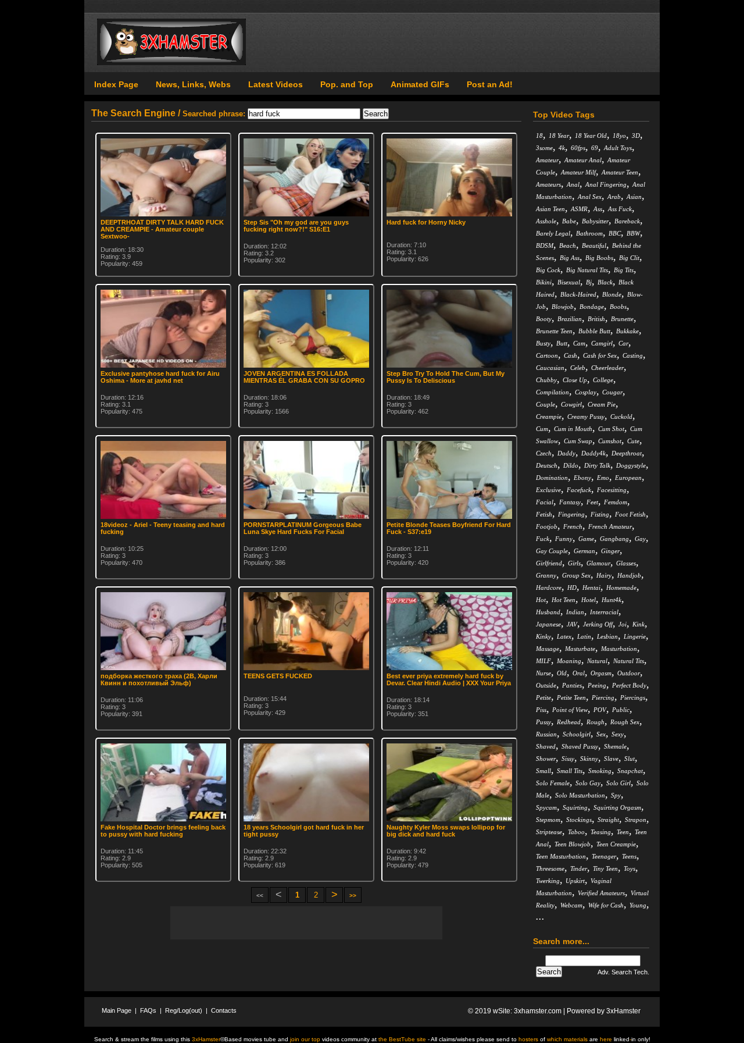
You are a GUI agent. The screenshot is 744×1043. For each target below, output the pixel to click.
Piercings (632, 697)
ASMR (579, 208)
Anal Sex (590, 196)
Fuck (542, 538)
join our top (305, 1039)
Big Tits (624, 269)
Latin (584, 636)
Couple (545, 404)
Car (623, 343)
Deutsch (546, 465)
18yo (619, 135)
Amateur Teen (620, 172)
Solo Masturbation (580, 795)
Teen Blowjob (573, 844)
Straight (608, 819)
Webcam (571, 905)
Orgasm (601, 673)
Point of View (570, 709)
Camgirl (602, 343)
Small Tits (569, 770)
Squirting (575, 807)
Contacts (224, 1010)
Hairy (603, 575)
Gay (640, 538)
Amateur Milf (578, 172)
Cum (542, 428)
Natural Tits (628, 660)
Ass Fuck (620, 208)
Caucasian (550, 367)
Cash (570, 355)
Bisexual (568, 282)
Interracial (604, 611)
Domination (552, 477)
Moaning (569, 660)
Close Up (575, 379)
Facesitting (612, 489)
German (584, 550)
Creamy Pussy (585, 416)
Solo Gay (587, 782)
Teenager (604, 856)
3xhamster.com (537, 1011)
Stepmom (548, 819)
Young (637, 905)
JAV (572, 624)
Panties (572, 685)
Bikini (544, 282)
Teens (629, 856)
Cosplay (585, 392)
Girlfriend (549, 563)
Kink (638, 624)
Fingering (571, 514)
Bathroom (589, 233)
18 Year (559, 135)
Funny (564, 538)
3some (544, 147)
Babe (569, 221)
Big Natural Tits (587, 269)
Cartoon (547, 355)
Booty (544, 318)
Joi (622, 624)
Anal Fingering (606, 184)
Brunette (622, 318)
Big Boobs (599, 257)
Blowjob (563, 306)
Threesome (550, 868)
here (606, 1039)
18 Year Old (591, 135)
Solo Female (553, 782)
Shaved (546, 746)
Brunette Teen (554, 331)
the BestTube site (402, 1039)
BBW (633, 233)
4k (562, 147)
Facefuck (579, 489)
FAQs (148, 1010)
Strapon (635, 819)
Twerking (548, 880)
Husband (548, 611)
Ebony (582, 477)
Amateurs (548, 184)
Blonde (611, 294)
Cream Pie (602, 404)
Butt (561, 343)
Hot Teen (563, 599)
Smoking (599, 770)
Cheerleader (607, 367)
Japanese (548, 624)
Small (543, 770)
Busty (543, 343)
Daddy (566, 453)
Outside (546, 685)
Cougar (612, 392)
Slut (629, 758)
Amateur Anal (583, 159)
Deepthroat (626, 453)
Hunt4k (611, 599)
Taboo (576, 831)
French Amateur (610, 526)
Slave (611, 758)
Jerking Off (598, 624)
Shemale (615, 746)
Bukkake (627, 331)
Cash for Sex (600, 355)
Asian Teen (550, 208)
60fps (578, 147)
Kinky (543, 636)
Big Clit (629, 257)
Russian (546, 734)
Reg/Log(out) (183, 1010)
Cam (579, 343)
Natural (597, 660)
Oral (579, 673)
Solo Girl (618, 782)
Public (620, 709)
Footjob (546, 526)
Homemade (621, 587)
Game (586, 538)
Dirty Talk (597, 465)
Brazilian (569, 318)
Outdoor (628, 673)
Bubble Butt (594, 331)
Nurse (543, 673)
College (603, 379)
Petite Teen (571, 697)
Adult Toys (618, 147)
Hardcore (548, 587)
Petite (543, 697)
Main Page (116, 1010)
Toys (629, 868)
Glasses (626, 563)
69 (594, 147)
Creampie (548, 416)
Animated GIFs (420, 84)
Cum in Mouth (573, 428)
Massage (547, 648)
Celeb (577, 367)
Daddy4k (593, 453)
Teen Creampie (616, 844)
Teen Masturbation (561, 856)
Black (605, 282)
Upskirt (575, 880)
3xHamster (623, 1011)
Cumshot (609, 440)
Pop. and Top (346, 84)
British (596, 318)
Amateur (547, 159)
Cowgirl (571, 404)
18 (539, 135)
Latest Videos (275, 84)
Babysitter (595, 221)
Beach (567, 245)
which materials (567, 1039)
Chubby (546, 379)
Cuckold (621, 416)
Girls (574, 563)
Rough (595, 721)
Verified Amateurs (601, 892)
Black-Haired (578, 294)
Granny (546, 575)
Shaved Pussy (579, 746)
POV (599, 709)
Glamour (598, 563)
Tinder (578, 868)
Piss (541, 709)
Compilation (552, 392)
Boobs (618, 306)
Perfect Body (629, 685)
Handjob (629, 575)
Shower (546, 758)
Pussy (543, 721)
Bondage (592, 306)
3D (636, 135)
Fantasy (570, 502)
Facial (544, 502)
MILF (543, 660)
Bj (589, 282)
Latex (564, 636)
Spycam (546, 807)
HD (572, 587)
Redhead (569, 721)
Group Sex (576, 575)
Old (562, 673)
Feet (592, 502)
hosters (528, 1039)
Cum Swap (578, 440)
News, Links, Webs (193, 84)
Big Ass (570, 257)
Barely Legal (553, 233)
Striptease (549, 831)
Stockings (579, 819)
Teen (623, 831)
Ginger (610, 550)
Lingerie (635, 636)
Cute (633, 440)
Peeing (597, 685)
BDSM (544, 245)
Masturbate (580, 648)
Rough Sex (624, 721)
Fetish (544, 514)
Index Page (116, 84)
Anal (573, 184)
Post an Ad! (490, 84)
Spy (616, 795)
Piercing (603, 697)
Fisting (600, 514)
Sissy (567, 758)
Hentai (591, 587)
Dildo (570, 465)
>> (352, 895)
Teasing (601, 831)
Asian (634, 196)
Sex (601, 734)
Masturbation (619, 648)
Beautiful (594, 245)
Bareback (627, 221)
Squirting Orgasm (617, 807)
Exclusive (548, 489)
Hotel (588, 599)
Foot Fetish (630, 514)
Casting (633, 355)
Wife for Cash (606, 905)
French (572, 526)
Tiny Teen (605, 868)
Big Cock (548, 269)
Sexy (617, 734)
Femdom (615, 502)
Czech (544, 453)
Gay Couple (552, 550)
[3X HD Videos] (171, 63)
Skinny (589, 758)
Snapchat (630, 770)
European (628, 477)
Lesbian (607, 636)
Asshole (546, 221)
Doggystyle (631, 465)
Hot (541, 599)
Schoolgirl (577, 734)
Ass (597, 208)
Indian (575, 611)
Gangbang (614, 538)
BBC (615, 233)
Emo (603, 477)
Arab (614, 196)
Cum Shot (611, 428)
